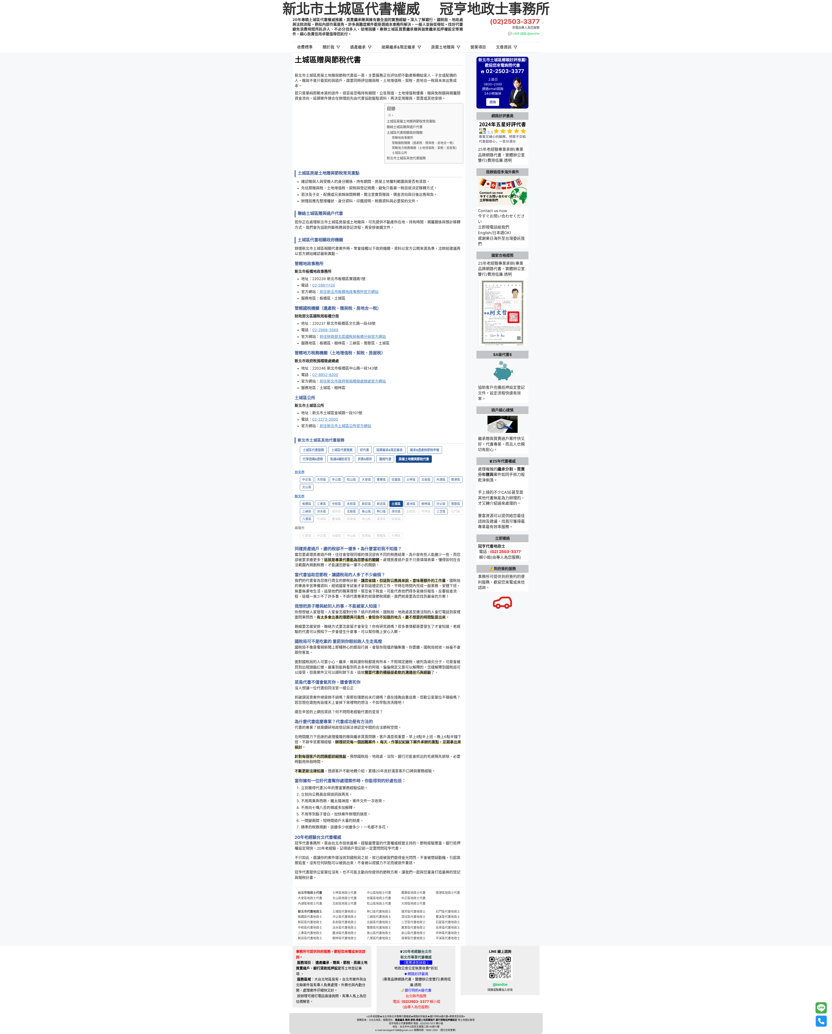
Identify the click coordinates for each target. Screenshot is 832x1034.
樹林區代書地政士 (344, 938)
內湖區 (440, 479)
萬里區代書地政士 (413, 927)
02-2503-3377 (505, 71)
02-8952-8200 (325, 375)
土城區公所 (399, 152)
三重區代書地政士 (310, 933)
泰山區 (366, 511)
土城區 (396, 503)
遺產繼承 (361, 47)
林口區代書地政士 (379, 911)
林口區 (381, 511)
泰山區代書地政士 (379, 933)
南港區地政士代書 (448, 892)
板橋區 (306, 503)
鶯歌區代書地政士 (379, 927)
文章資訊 (506, 47)
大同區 (321, 479)
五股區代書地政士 (379, 922)
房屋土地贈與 (445, 47)
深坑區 (396, 511)
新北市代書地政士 (310, 911)
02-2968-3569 (325, 330)
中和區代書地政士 (310, 927)
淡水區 (321, 511)
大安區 (366, 479)
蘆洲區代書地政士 (344, 933)
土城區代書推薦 (342, 450)
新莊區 (366, 503)
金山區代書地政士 (413, 933)
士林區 (411, 479)
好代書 (364, 450)
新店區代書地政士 (310, 938)
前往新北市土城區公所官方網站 (345, 426)
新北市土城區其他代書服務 (406, 158)
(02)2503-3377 (515, 21)
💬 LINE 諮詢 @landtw (524, 33)
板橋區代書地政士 (310, 916)
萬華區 (381, 479)
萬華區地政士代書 (413, 892)
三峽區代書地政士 (379, 916)
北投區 (426, 479)
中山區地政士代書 (379, 892)
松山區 (351, 479)
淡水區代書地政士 (344, 927)
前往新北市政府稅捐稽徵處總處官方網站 (353, 381)
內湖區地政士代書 (310, 903)
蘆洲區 (411, 503)
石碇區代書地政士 (448, 922)
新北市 (299, 496)
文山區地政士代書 (344, 898)
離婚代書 (385, 459)
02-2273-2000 (325, 419)
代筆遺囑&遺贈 (313, 459)
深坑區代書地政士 (413, 916)
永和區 (351, 503)
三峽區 (306, 511)
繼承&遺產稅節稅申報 (424, 450)
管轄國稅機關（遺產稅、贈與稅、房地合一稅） (424, 142)
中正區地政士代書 (413, 898)
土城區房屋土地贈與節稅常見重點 (411, 121)
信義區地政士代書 (379, 898)
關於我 (331, 47)
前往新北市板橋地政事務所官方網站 (349, 292)
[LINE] (821, 1008)
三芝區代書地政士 (413, 922)
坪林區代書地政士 (448, 933)
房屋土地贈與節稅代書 (414, 459)
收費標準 (305, 47)
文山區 (306, 487)
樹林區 (426, 503)
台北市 (299, 472)
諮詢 (492, 102)
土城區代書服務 (313, 450)
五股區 (351, 511)
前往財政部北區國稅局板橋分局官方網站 (353, 336)
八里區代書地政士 (379, 938)
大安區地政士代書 (310, 898)
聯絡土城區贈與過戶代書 (404, 127)
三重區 (321, 503)
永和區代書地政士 (344, 922)
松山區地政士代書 (379, 903)
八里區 (306, 519)
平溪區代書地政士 (448, 938)
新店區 (381, 503)
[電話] (821, 1021)
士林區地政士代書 (344, 892)
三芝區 (440, 511)
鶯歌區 (455, 503)
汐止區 (440, 503)
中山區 (336, 479)
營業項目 (478, 47)
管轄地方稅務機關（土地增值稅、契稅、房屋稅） (425, 147)
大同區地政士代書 (413, 903)
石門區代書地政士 (448, 911)
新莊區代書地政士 (310, 922)
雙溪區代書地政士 (448, 916)
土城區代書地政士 (344, 911)
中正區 (306, 479)
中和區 (336, 503)
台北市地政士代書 (310, 892)
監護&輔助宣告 (340, 459)
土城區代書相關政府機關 (404, 132)
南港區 (455, 479)
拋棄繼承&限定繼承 (401, 47)
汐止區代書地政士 (344, 916)
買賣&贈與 (365, 459)
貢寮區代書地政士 (413, 938)
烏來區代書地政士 (448, 927)
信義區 (396, 479)
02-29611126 (323, 285)
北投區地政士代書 (344, 903)
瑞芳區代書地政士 (413, 911)
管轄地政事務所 (402, 137)
